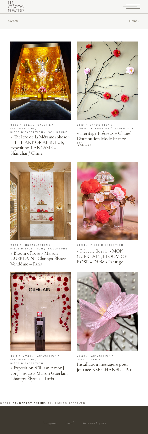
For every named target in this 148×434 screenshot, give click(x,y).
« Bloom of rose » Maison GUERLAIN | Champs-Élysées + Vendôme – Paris (40, 258)
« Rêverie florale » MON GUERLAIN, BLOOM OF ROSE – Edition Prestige (102, 256)
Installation (22, 128)
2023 (14, 125)
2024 (28, 125)
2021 (81, 125)
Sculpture (57, 132)
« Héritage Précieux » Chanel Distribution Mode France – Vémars (104, 138)
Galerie (44, 125)
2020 (14, 245)
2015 (14, 356)
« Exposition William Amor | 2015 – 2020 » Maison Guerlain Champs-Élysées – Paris (39, 373)
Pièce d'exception (26, 132)
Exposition (100, 125)
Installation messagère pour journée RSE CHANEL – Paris (105, 366)
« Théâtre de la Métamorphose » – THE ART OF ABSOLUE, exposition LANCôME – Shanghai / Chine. (40, 145)
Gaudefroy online (29, 403)
